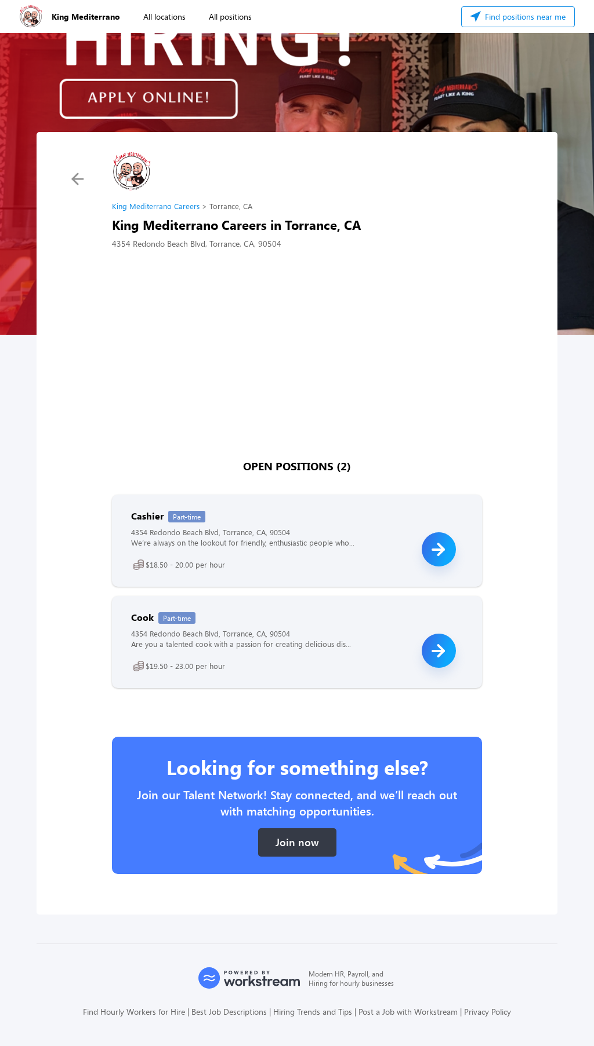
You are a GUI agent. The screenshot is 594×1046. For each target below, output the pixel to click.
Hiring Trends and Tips (312, 1011)
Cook (142, 617)
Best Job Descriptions (229, 1011)
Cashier (147, 516)
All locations (164, 16)
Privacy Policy (487, 1011)
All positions (230, 16)
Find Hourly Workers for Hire (134, 1011)
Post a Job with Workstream (408, 1011)
